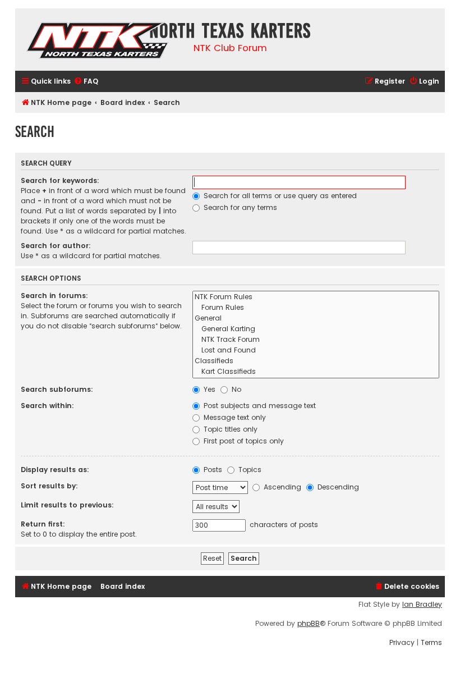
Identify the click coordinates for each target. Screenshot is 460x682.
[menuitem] (85, 81)
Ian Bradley (422, 604)
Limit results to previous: (67, 505)
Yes (208, 389)
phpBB (308, 623)
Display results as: (55, 469)
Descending (337, 487)
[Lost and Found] (316, 350)
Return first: (43, 524)
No (235, 389)
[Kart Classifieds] (316, 372)
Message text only (233, 417)
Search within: (47, 405)
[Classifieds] (316, 361)
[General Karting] (316, 329)
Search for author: (56, 245)
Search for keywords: (60, 180)
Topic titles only (229, 429)
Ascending (281, 487)
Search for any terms (239, 207)
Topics (248, 469)
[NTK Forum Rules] (316, 297)
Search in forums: (54, 295)
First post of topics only (242, 441)
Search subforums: (57, 389)
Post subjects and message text (258, 405)
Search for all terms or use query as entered (279, 195)
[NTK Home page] (98, 42)
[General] (316, 318)
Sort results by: (49, 486)
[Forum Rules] (316, 308)
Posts (211, 469)
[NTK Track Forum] (316, 340)
